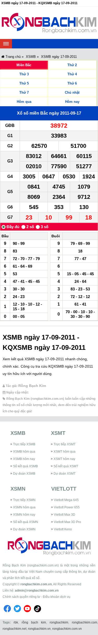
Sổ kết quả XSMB (25, 466)
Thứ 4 (72, 74)
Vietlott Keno (63, 529)
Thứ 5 (24, 83)
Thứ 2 (72, 65)
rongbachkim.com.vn (36, 584)
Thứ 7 (24, 92)
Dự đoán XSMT (65, 473)
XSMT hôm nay (64, 459)
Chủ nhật (72, 92)
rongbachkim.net (14, 629)
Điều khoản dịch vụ (56, 597)
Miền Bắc (23, 65)
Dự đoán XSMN (24, 529)
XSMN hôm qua (24, 507)
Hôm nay (72, 102)
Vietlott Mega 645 (66, 500)
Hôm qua (24, 102)
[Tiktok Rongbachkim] (37, 613)
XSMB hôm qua (24, 451)
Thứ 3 (24, 74)
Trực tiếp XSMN (24, 500)
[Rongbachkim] (49, 23)
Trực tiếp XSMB (24, 444)
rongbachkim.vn (39, 629)
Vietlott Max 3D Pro (67, 522)
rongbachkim (59, 622)
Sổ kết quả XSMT (66, 466)
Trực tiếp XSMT (65, 444)
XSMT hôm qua (65, 451)
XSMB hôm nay (24, 459)
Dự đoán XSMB (24, 473)
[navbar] (6, 43)
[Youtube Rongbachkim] (27, 613)
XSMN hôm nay (24, 514)
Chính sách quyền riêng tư (21, 597)
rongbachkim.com (84, 622)
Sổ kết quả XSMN (25, 522)
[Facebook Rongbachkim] (7, 613)
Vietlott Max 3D (64, 514)
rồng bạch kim (34, 622)
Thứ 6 (72, 83)
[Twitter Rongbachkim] (17, 613)
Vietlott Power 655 (67, 507)
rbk (16, 622)
